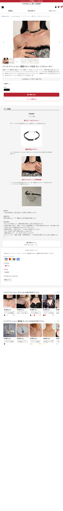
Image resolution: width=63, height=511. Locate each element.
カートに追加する (31, 99)
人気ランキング (52, 10)
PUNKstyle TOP (5, 16)
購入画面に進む (31, 94)
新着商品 (10, 10)
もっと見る (57, 292)
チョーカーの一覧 (15, 16)
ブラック (7, 89)
